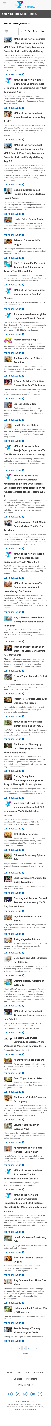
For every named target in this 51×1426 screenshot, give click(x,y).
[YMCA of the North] (28, 4)
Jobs (27, 1372)
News (9, 1372)
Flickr (32, 1394)
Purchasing (31, 1378)
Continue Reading (12, 74)
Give (19, 1372)
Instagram (40, 1394)
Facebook (10, 1394)
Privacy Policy (25, 1385)
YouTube (25, 1394)
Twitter (18, 1394)
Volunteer (39, 1372)
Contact (18, 1378)
